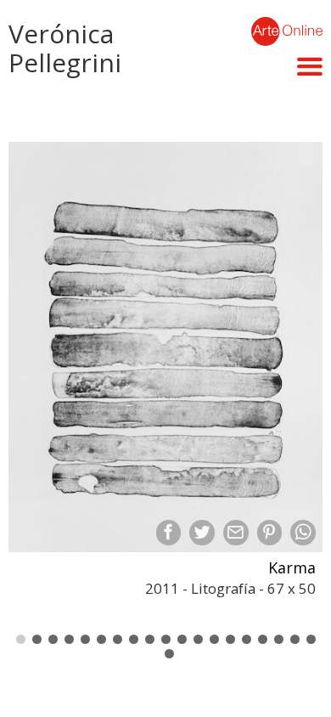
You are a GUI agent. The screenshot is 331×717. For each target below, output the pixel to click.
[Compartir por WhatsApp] (303, 532)
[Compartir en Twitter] (202, 532)
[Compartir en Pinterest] (270, 532)
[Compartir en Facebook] (169, 532)
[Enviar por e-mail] (236, 532)
